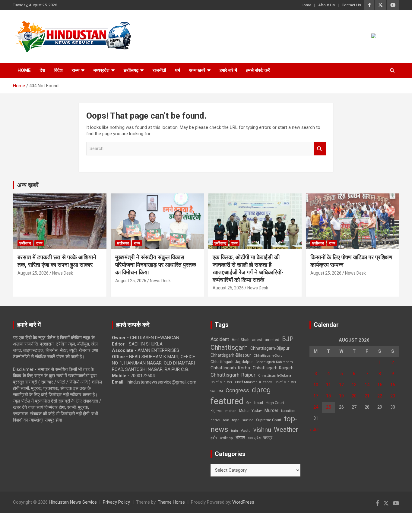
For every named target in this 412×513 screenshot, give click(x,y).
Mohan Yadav (250, 411)
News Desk (62, 273)
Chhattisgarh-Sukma (274, 376)
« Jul (314, 429)
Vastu (246, 431)
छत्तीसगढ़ (226, 437)
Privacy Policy (116, 502)
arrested (272, 339)
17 (315, 396)
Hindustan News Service (73, 502)
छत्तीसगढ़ (131, 70)
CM (220, 391)
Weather (286, 429)
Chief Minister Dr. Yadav (253, 382)
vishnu (262, 429)
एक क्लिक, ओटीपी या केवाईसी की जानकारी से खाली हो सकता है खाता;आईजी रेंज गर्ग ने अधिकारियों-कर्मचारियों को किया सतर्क (248, 268)
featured (227, 401)
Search (320, 148)
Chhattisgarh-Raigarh (273, 367)
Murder (271, 410)
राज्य (75, 70)
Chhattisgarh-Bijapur (270, 348)
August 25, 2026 (33, 273)
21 (367, 396)
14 (367, 384)
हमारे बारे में (228, 70)
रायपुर (267, 437)
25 (328, 407)
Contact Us (351, 5)
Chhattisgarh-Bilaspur (231, 355)
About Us (326, 5)
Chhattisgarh (229, 347)
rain (226, 420)
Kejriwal (217, 411)
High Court (275, 402)
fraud (258, 403)
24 (315, 407)
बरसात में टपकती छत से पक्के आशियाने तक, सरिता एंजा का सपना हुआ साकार (56, 261)
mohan (230, 411)
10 (315, 384)
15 (379, 384)
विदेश (58, 70)
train (234, 431)
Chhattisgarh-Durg (268, 355)
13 (354, 384)
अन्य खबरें (197, 70)
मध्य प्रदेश (254, 438)
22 (379, 396)
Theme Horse (171, 502)
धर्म (177, 70)
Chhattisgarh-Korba (230, 368)
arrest (257, 340)
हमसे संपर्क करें (258, 70)
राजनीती (159, 70)
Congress (237, 390)
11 (328, 384)
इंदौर (214, 437)
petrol (215, 420)
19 (341, 396)
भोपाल (240, 437)
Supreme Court (268, 420)
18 (328, 396)
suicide (247, 420)
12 (341, 384)
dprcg (261, 390)
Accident (220, 339)
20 (354, 396)
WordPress (243, 502)
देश (42, 70)
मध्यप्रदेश (101, 70)
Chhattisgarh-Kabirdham (274, 362)
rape (235, 420)
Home (306, 5)
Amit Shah (240, 339)
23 (392, 396)
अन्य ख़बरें (28, 185)
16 (392, 384)
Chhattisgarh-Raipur (233, 375)
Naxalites (288, 411)
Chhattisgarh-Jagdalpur (232, 361)
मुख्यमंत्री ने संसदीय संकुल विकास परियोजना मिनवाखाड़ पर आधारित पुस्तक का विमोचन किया (155, 265)
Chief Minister (221, 382)
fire (248, 403)
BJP (287, 339)
